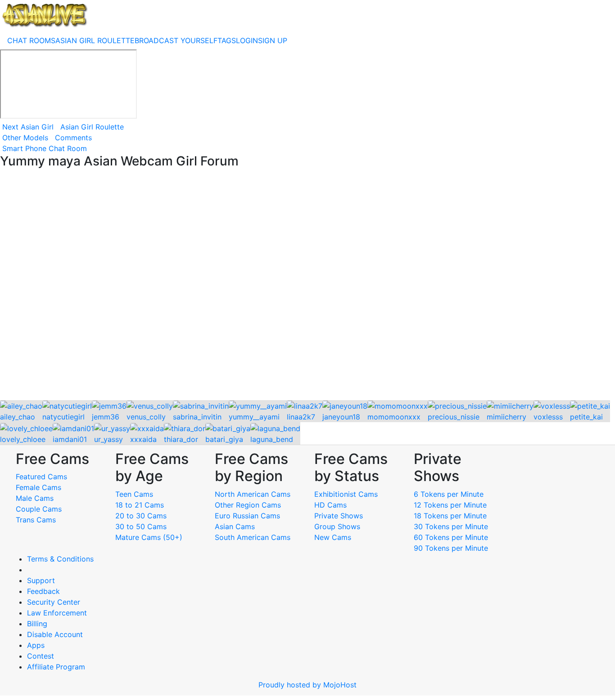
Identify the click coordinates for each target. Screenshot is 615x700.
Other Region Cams (248, 504)
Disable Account (55, 634)
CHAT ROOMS (31, 40)
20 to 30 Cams (141, 515)
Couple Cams (39, 508)
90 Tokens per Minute (451, 548)
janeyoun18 (341, 416)
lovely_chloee (22, 439)
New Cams (332, 537)
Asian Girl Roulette (92, 126)
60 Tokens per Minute (451, 537)
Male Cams (35, 498)
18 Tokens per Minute (450, 515)
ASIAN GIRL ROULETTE (95, 40)
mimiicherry (506, 416)
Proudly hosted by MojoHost (307, 684)
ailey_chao (17, 416)
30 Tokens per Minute (451, 526)
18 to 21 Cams (139, 504)
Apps (36, 645)
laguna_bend (271, 439)
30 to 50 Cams (141, 526)
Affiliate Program (57, 666)
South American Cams (252, 537)
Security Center (53, 601)
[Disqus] (307, 285)
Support (41, 580)
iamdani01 (70, 439)
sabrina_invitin (197, 416)
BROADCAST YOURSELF (176, 40)
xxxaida (143, 439)
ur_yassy (108, 439)
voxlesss (548, 416)
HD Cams (330, 504)
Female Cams (38, 487)
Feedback (43, 591)
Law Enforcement (57, 612)
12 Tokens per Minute (450, 504)
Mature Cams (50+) (148, 537)
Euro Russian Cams (247, 515)
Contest (40, 655)
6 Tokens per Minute (449, 494)
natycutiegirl (63, 416)
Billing (37, 623)
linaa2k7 (301, 416)
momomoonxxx (394, 416)
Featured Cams (41, 476)
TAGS (226, 40)
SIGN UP (272, 40)
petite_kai (586, 416)
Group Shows (337, 526)
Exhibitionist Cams (346, 494)
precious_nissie (453, 416)
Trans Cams (36, 519)
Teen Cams (134, 494)
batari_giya (224, 439)
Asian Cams (235, 526)
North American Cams (252, 494)
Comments (73, 137)
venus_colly (146, 416)
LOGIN (247, 40)
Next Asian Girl (28, 126)
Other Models (25, 137)
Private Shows (338, 515)
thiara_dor (181, 439)
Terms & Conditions (60, 558)
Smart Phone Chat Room (44, 148)
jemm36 (105, 416)
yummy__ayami (254, 416)
